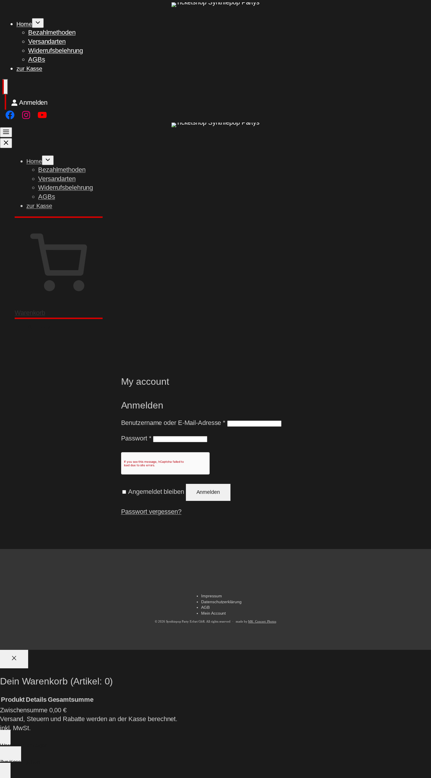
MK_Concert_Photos (262, 621)
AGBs (36, 59)
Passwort (136, 438)
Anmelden (208, 492)
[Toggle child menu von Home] (38, 23)
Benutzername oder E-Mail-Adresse (173, 422)
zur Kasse (29, 68)
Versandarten (47, 41)
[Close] (14, 659)
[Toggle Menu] (6, 132)
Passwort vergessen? (151, 511)
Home (24, 24)
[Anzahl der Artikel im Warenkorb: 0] (5, 86)
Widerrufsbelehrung (55, 50)
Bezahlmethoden (52, 32)
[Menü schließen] (6, 143)
